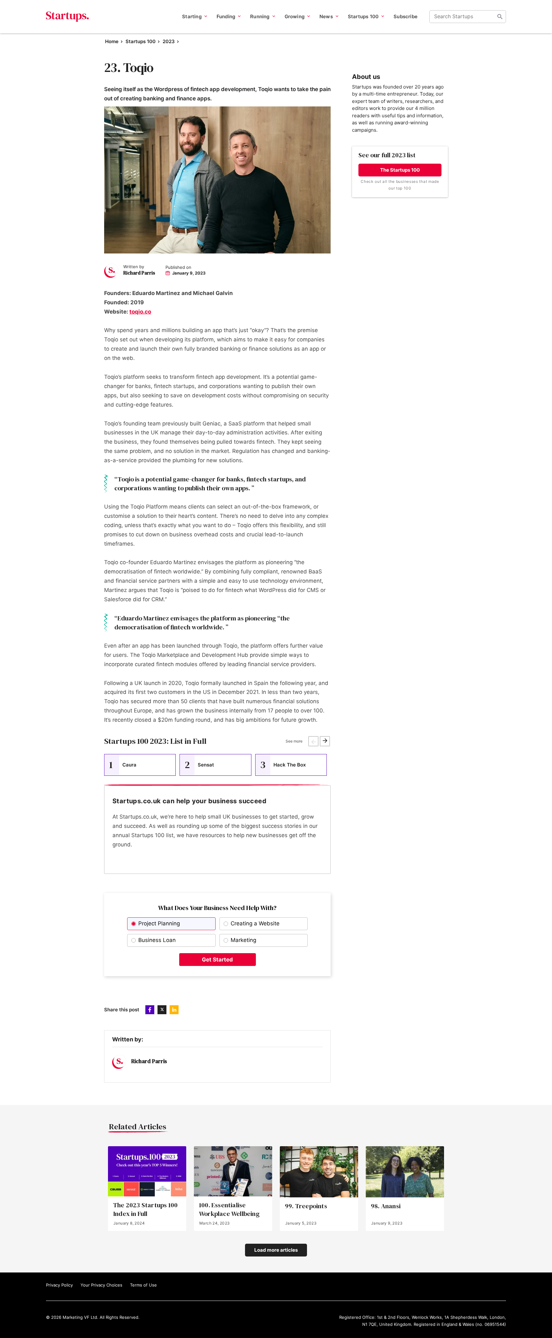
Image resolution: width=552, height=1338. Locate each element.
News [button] (326, 16)
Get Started (217, 959)
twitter (161, 1009)
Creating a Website (255, 923)
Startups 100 (141, 41)
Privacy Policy (59, 1284)
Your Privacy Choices (101, 1284)
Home (112, 41)
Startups (67, 17)
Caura (122, 764)
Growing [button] (294, 16)
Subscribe (406, 16)
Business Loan (157, 940)
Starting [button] (192, 16)
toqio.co (140, 311)
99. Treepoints (306, 1206)
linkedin (174, 1009)
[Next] (325, 741)
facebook (149, 1009)
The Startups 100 (400, 170)
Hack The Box (283, 764)
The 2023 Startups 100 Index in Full (145, 1209)
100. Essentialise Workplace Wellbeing (229, 1209)
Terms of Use (143, 1284)
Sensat (199, 764)
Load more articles (276, 1250)
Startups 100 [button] (363, 16)
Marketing (243, 940)
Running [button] (259, 16)
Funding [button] (226, 16)
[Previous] (313, 741)
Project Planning (159, 923)
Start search (500, 16)
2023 (169, 41)
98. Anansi (386, 1206)
